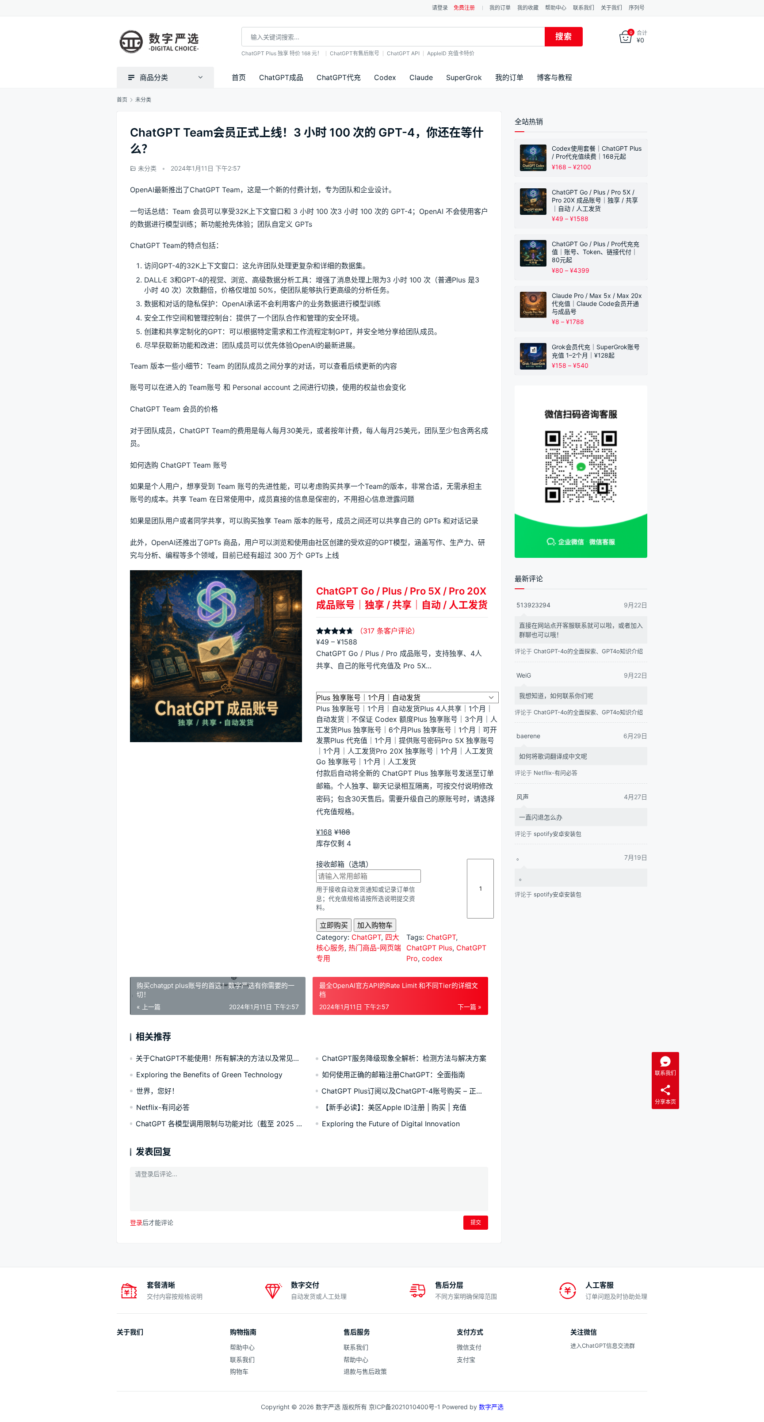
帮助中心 (555, 7)
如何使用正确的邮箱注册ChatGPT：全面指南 (393, 1074)
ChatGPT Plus (429, 947)
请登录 (440, 7)
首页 (239, 77)
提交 (475, 1222)
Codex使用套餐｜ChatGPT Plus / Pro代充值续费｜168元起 (597, 152)
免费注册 (464, 7)
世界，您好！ (157, 1091)
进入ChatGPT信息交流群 (602, 1345)
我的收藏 (528, 7)
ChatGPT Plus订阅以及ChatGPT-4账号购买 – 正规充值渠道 (404, 1091)
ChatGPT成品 (281, 77)
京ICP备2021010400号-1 (404, 1407)
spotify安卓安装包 (557, 833)
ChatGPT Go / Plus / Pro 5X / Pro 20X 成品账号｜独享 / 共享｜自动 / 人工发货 (402, 597)
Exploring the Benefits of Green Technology (209, 1074)
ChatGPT (366, 937)
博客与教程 (554, 77)
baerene (528, 736)
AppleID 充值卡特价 (450, 53)
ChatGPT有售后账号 (354, 53)
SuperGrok (464, 77)
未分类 (147, 168)
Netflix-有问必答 (163, 1107)
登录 (136, 1222)
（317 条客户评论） (387, 630)
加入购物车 (375, 925)
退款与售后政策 (365, 1371)
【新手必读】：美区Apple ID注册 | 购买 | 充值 (394, 1107)
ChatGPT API (403, 53)
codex (432, 958)
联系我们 (583, 7)
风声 (522, 797)
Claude (421, 77)
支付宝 (466, 1359)
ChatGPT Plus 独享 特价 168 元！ (281, 53)
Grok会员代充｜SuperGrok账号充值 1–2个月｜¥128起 (596, 350)
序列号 (637, 7)
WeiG (523, 675)
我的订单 (500, 7)
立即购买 (334, 925)
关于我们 (611, 7)
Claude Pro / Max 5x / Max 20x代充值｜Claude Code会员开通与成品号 (597, 303)
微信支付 (469, 1347)
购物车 (239, 1371)
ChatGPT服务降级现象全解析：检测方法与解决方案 (404, 1058)
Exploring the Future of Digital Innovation (391, 1123)
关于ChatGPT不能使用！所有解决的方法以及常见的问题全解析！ (219, 1058)
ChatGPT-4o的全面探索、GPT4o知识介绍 (588, 651)
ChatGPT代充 (339, 77)
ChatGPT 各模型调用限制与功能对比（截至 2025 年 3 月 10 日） (219, 1123)
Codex (385, 77)
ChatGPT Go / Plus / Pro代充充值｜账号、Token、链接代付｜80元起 (595, 251)
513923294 (533, 605)
